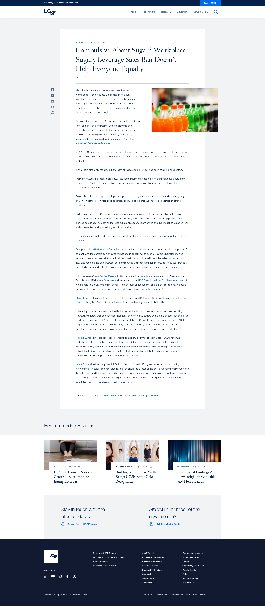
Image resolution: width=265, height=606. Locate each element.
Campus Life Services (152, 570)
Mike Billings (84, 77)
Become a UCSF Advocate (105, 553)
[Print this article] (53, 112)
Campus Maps (148, 574)
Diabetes (95, 395)
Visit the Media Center (168, 524)
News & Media (200, 11)
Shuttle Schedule (190, 578)
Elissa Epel (82, 297)
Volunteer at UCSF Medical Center (108, 557)
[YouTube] (54, 576)
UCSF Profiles (188, 582)
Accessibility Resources (153, 557)
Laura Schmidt (84, 364)
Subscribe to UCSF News (82, 524)
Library (185, 561)
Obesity (143, 395)
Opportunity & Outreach (193, 565)
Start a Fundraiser (101, 561)
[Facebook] (69, 576)
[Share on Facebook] (53, 89)
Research (166, 11)
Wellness (155, 395)
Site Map (148, 594)
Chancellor (147, 582)
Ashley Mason (108, 275)
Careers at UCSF (149, 578)
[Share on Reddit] (53, 101)
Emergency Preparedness (194, 553)
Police (185, 574)
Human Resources (190, 557)
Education (182, 11)
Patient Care (149, 11)
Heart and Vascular (114, 395)
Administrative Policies (152, 561)
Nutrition (131, 395)
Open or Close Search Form (216, 12)
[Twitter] (76, 576)
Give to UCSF (210, 3)
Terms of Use (161, 594)
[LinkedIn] (47, 576)
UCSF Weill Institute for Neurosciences (160, 280)
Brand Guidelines (150, 565)
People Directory (190, 570)
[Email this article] (53, 107)
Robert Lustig (84, 337)
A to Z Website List (150, 553)
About (133, 11)
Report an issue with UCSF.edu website (188, 594)
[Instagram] (62, 576)
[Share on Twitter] (53, 95)
